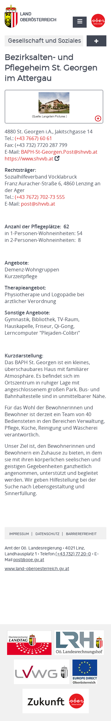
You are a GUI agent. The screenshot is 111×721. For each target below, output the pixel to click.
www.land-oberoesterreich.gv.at (37, 569)
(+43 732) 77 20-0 (73, 554)
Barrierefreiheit (81, 534)
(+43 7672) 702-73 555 (40, 197)
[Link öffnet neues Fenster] (98, 16)
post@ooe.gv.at (28, 560)
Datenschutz (47, 534)
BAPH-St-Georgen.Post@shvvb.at (59, 151)
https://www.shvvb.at (30, 158)
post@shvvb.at (38, 203)
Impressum (19, 534)
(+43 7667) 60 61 (33, 138)
